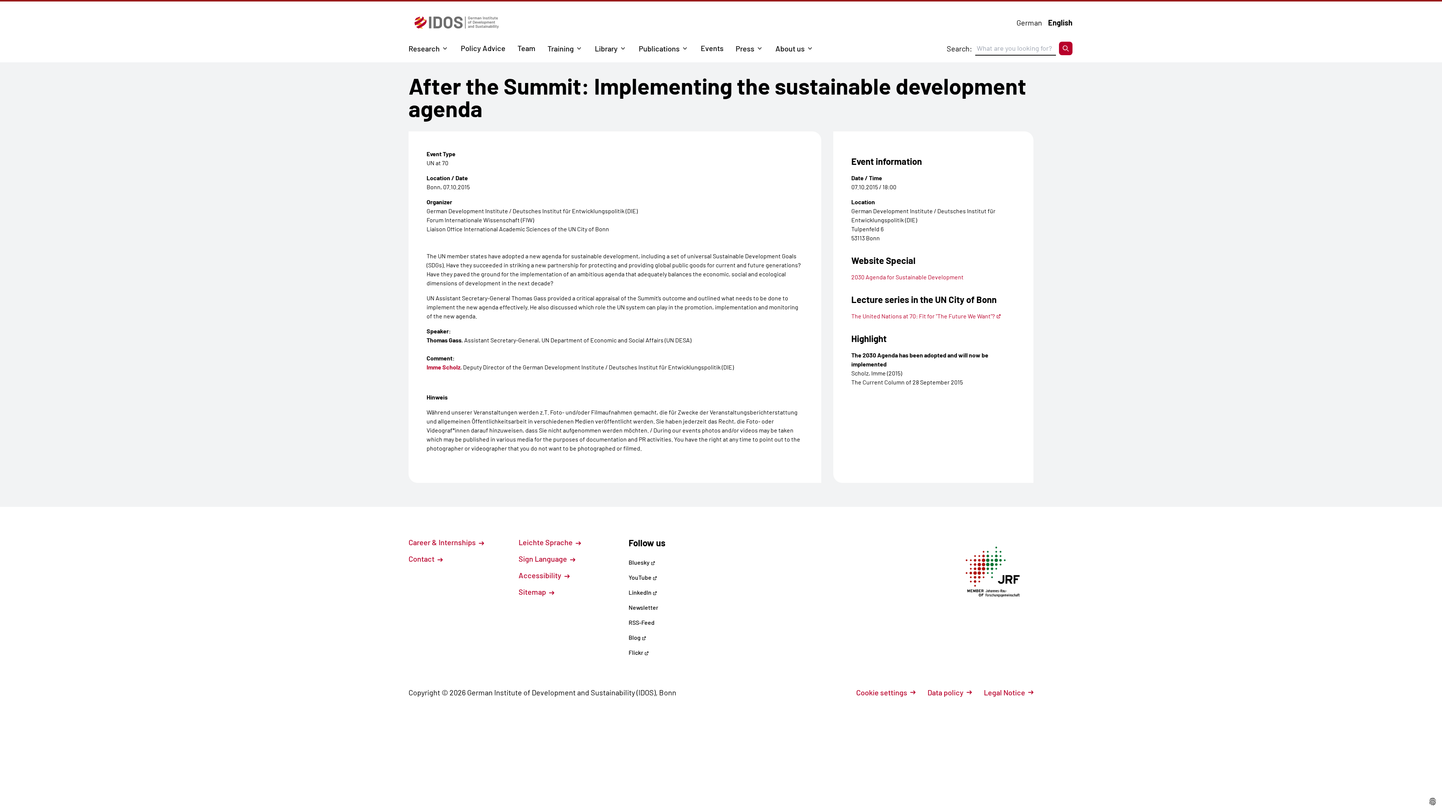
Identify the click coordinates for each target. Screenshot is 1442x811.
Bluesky (640, 562)
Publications (659, 48)
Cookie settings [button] (881, 692)
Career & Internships (443, 542)
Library (606, 48)
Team (526, 48)
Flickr (636, 652)
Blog (635, 637)
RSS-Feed (642, 622)
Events (712, 48)
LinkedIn (641, 592)
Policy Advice (483, 48)
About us (790, 48)
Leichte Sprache (546, 542)
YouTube (641, 577)
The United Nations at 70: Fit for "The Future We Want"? (923, 316)
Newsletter (643, 607)
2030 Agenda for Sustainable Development (907, 276)
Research (424, 48)
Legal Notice (1004, 692)
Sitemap (533, 591)
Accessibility (541, 575)
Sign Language (544, 558)
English (1060, 22)
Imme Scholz (443, 367)
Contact (422, 558)
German (1029, 22)
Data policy (946, 692)
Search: (959, 48)
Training (561, 48)
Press (745, 48)
